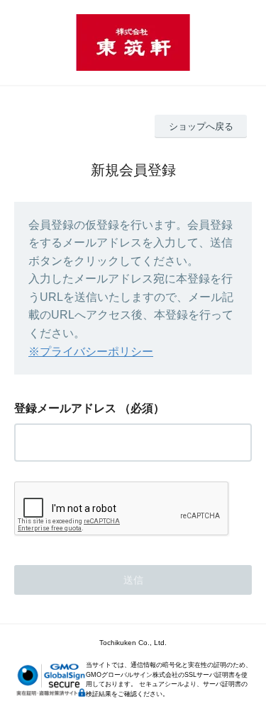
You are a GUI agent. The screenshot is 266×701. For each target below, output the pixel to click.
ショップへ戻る (201, 126)
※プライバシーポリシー (90, 352)
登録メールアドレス (65, 408)
